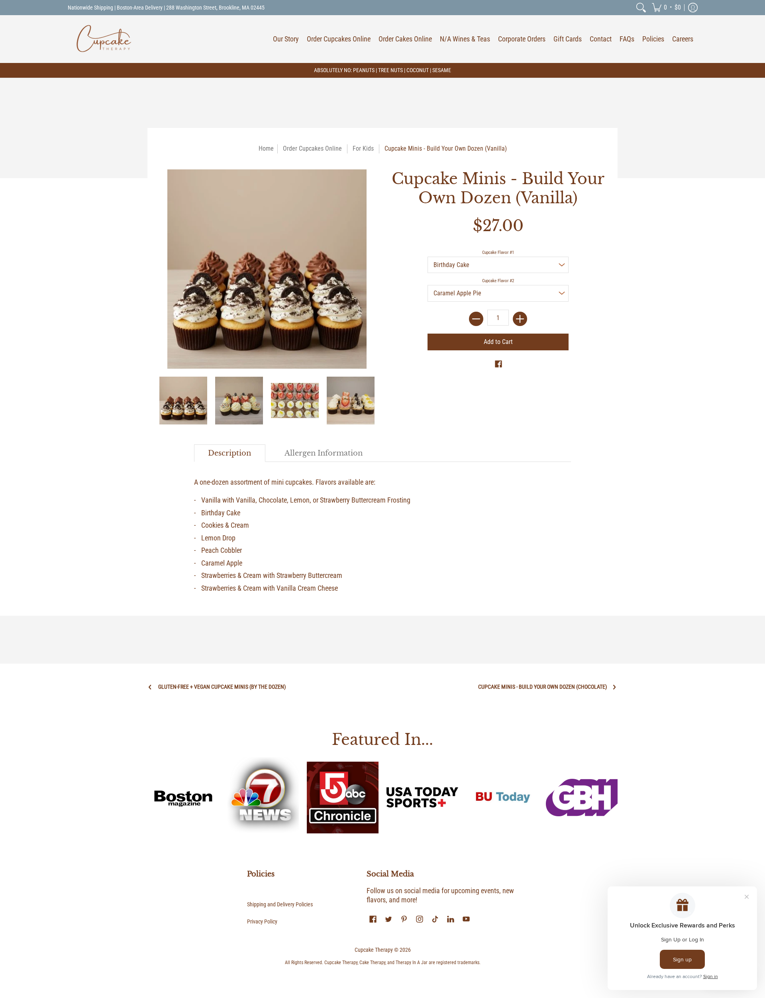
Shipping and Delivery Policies (280, 904)
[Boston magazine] (183, 797)
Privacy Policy (262, 921)
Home (266, 148)
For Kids (363, 148)
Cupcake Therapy (374, 950)
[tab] (230, 453)
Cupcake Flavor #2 (498, 280)
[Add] (520, 319)
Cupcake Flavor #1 (498, 252)
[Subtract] (476, 319)
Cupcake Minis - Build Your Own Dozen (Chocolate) (542, 687)
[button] (666, 7)
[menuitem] (641, 7)
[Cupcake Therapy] (103, 39)
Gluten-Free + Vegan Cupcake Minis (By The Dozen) (222, 687)
